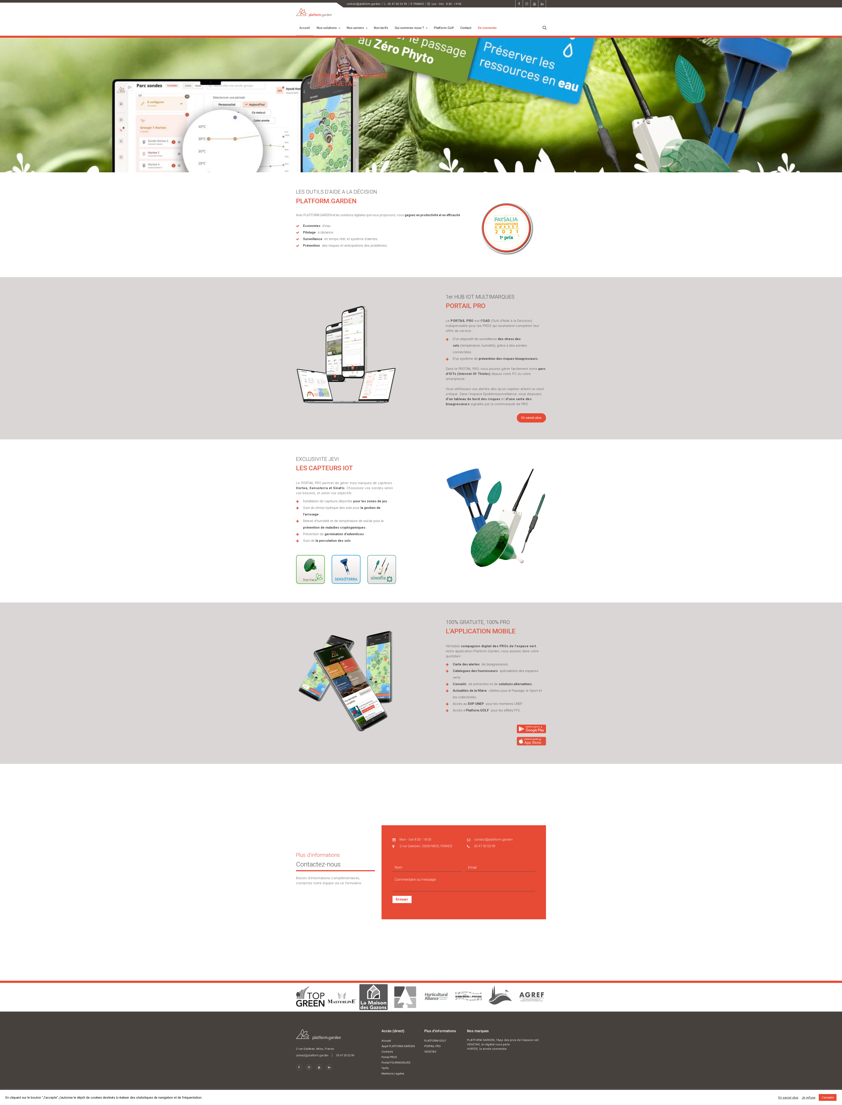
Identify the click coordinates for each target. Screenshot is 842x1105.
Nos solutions (327, 28)
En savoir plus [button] (788, 1098)
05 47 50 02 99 (397, 3)
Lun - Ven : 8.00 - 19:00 (447, 3)
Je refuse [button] (808, 1098)
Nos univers (355, 28)
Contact (465, 28)
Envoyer (402, 899)
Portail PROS (389, 1057)
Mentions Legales (393, 1073)
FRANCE (419, 3)
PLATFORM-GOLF (435, 1040)
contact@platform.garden (363, 3)
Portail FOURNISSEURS (396, 1062)
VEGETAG (430, 1051)
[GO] (544, 27)
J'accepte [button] (827, 1097)
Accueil (304, 28)
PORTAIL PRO (432, 1046)
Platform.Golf (444, 28)
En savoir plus (531, 418)
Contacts (387, 1051)
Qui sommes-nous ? (409, 28)
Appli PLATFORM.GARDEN (398, 1046)
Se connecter (487, 28)
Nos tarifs (381, 28)
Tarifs (385, 1068)
